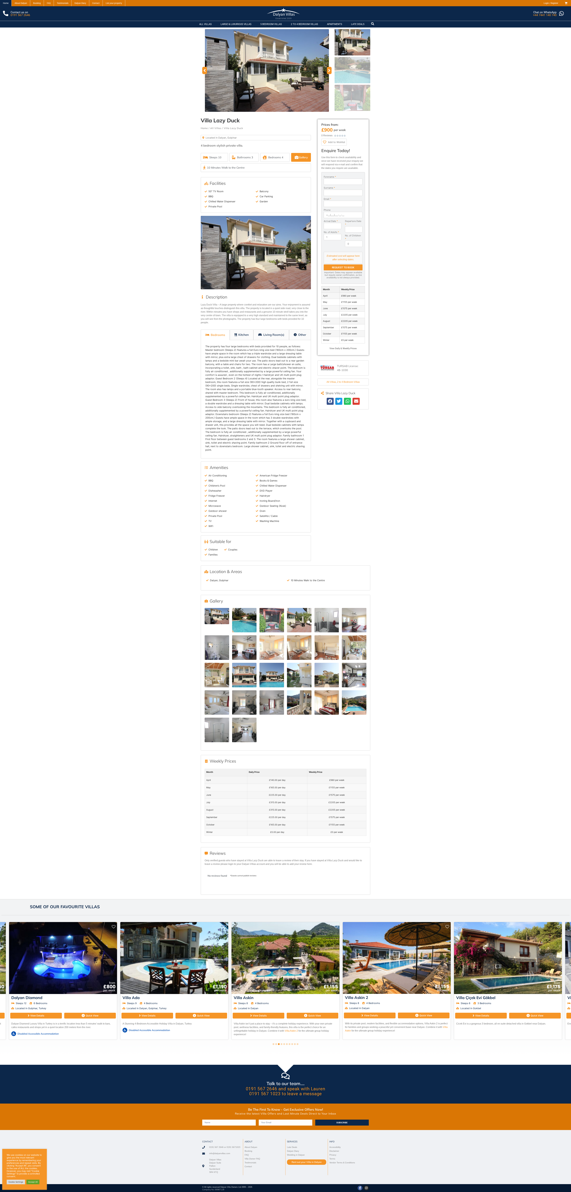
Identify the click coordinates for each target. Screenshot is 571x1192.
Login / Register (551, 3)
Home (5, 3)
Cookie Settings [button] (15, 1182)
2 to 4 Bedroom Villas (348, 382)
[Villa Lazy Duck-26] (217, 730)
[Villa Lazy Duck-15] (271, 675)
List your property (114, 3)
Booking (37, 3)
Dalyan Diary (80, 3)
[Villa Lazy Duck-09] (271, 647)
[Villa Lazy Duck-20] (217, 702)
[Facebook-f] (360, 1188)
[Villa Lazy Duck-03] (271, 620)
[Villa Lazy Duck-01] (267, 70)
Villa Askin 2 (68, 1031)
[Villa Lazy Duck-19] (354, 675)
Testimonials (62, 3)
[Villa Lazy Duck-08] (244, 647)
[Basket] (566, 3)
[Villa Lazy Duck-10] (299, 647)
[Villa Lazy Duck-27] (244, 730)
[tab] (215, 335)
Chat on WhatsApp (545, 12)
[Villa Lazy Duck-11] (326, 647)
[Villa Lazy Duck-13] (217, 675)
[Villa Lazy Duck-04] (299, 620)
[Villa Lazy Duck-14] (244, 675)
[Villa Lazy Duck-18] (326, 675)
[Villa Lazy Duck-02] (244, 620)
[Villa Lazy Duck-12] (354, 647)
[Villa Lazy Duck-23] (299, 702)
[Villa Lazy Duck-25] (354, 702)
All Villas (215, 128)
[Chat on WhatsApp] (561, 13)
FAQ (49, 3)
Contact (96, 3)
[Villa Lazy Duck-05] (326, 620)
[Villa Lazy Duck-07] (217, 647)
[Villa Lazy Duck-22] (271, 702)
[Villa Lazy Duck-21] (244, 702)
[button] (204, 70)
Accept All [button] (33, 1182)
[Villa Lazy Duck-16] (299, 675)
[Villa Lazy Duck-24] (326, 702)
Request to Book (343, 267)
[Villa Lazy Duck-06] (354, 620)
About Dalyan (21, 3)
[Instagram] (366, 1188)
